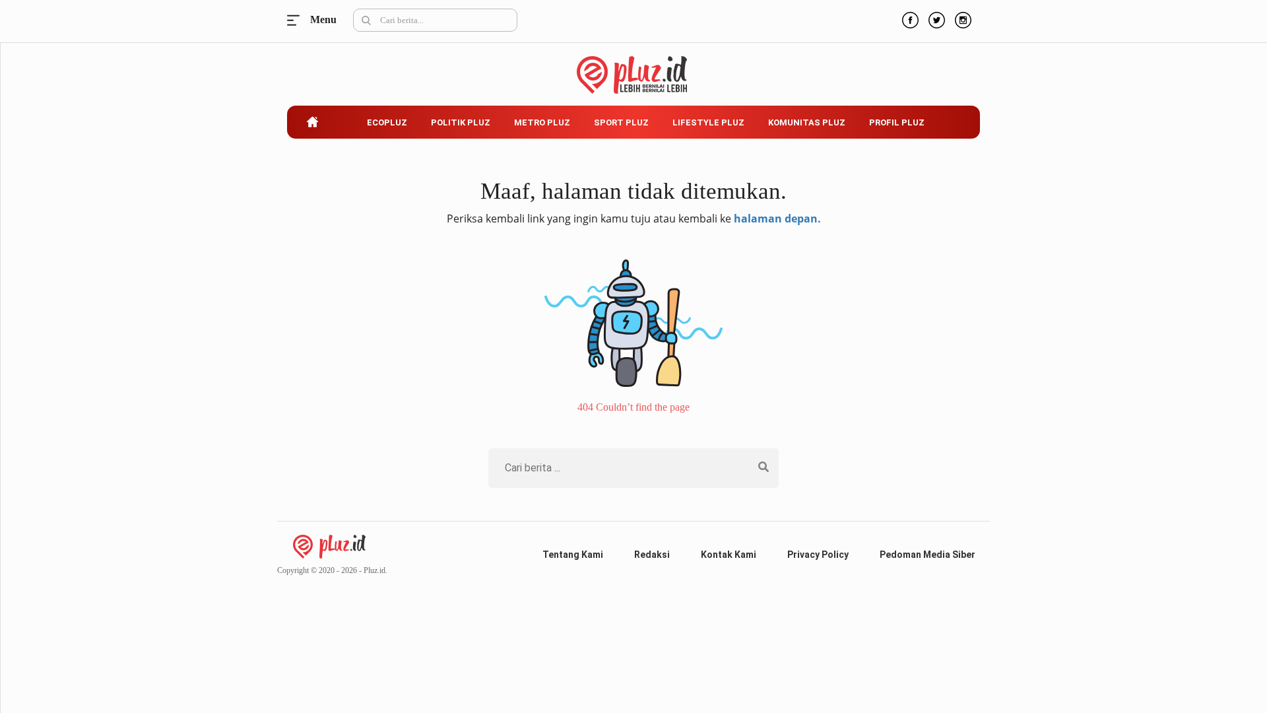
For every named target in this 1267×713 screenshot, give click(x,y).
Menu (297, 20)
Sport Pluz (621, 122)
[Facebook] (908, 18)
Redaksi (652, 554)
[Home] (329, 545)
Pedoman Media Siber (927, 554)
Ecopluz (387, 122)
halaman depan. (777, 218)
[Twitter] (935, 18)
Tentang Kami (572, 554)
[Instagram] (961, 18)
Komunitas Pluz (806, 122)
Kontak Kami (728, 554)
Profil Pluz (897, 122)
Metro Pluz (542, 122)
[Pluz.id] (633, 67)
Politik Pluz (460, 122)
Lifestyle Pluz (708, 122)
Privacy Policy (818, 554)
